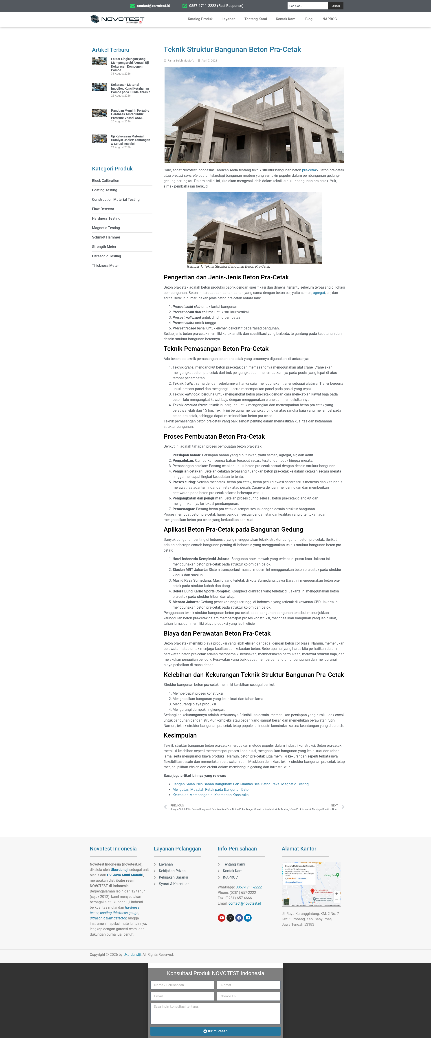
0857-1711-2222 (249, 887)
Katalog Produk (200, 19)
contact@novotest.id (245, 903)
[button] (215, 965)
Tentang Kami (255, 19)
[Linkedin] (248, 918)
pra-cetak (309, 170)
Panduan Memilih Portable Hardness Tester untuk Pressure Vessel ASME (130, 114)
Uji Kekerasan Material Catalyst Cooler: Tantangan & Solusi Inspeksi (130, 140)
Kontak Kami (286, 19)
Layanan (228, 19)
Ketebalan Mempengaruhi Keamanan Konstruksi (211, 795)
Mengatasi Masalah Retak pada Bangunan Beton (212, 789)
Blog (308, 19)
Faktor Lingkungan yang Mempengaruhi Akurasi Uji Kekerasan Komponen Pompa (130, 64)
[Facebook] (239, 918)
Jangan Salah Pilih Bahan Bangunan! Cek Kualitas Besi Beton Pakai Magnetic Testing (241, 784)
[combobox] (308, 5)
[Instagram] (230, 918)
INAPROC (329, 19)
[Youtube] (221, 918)
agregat (319, 293)
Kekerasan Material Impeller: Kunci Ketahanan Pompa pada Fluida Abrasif (130, 88)
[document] (215, 1000)
